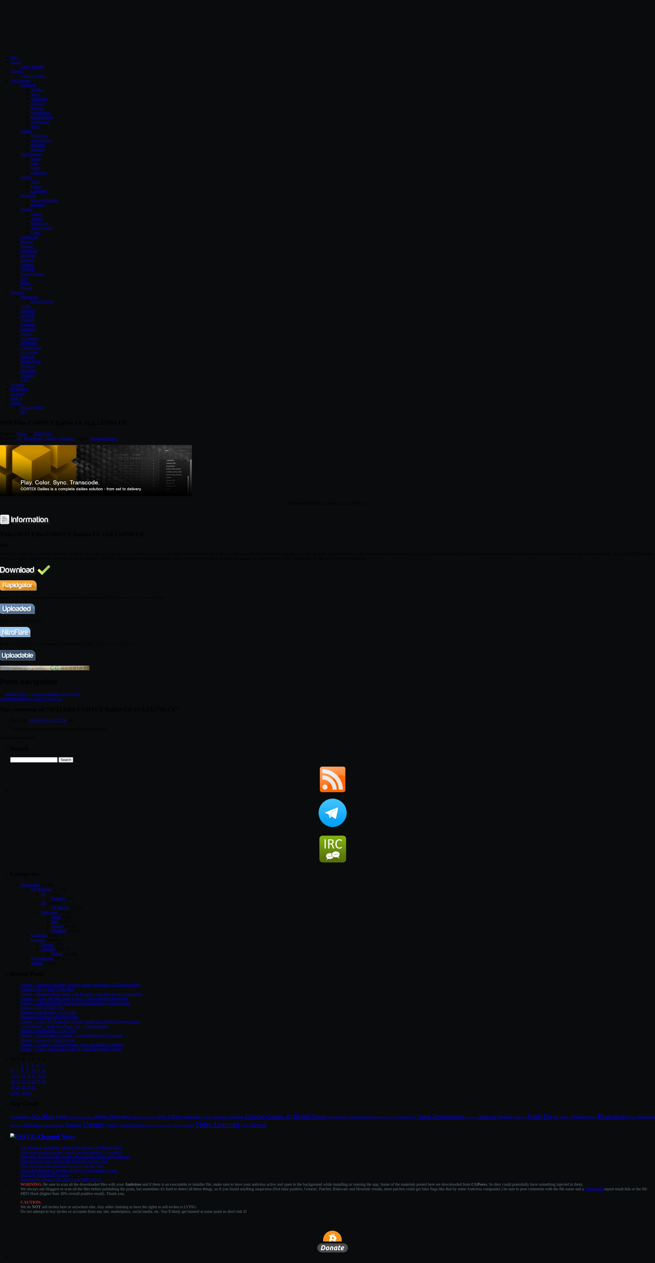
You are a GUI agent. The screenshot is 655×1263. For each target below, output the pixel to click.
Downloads (33, 438)
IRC (23, 412)
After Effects (169, 1116)
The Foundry (31, 154)
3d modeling (20, 1117)
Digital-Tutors (42, 301)
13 (13, 1076)
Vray (245, 1125)
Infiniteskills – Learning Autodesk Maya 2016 (42, 694)
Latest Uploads (32, 76)
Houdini (27, 246)
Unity (112, 1125)
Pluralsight (29, 297)
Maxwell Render (44, 200)
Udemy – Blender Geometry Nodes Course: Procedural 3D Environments (80, 985)
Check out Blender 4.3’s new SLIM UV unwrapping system (69, 1170)
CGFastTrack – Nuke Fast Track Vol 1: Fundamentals (63, 1026)
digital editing (338, 1117)
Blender (26, 241)
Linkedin (27, 311)
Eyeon (25, 177)
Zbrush (26, 288)
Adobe (25, 131)
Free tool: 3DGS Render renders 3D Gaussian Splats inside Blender (75, 1157)
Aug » (27, 1093)
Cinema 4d (29, 237)
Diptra (22, 434)
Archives (17, 393)
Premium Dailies (103, 438)
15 (23, 1076)
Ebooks (47, 944)
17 (33, 1076)
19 (44, 1076)
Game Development (440, 1116)
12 (44, 1070)
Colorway (39, 172)
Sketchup (28, 255)
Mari (34, 163)
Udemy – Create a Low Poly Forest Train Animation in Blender (71, 1044)
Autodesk (28, 85)
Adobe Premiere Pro (144, 1117)
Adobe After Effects (81, 1117)
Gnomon (27, 324)
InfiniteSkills (30, 361)
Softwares (49, 912)
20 (13, 1082)
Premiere (38, 145)
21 (18, 1082)
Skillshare (28, 370)
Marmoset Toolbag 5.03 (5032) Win (49, 1017)
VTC (24, 380)
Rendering (16, 1125)
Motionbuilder (42, 117)
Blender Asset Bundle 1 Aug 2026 (48, 1031)
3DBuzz (27, 357)
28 (18, 1087)
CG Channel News (51, 1136)
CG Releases (41, 889)
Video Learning (217, 1124)
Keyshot (27, 260)
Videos (56, 954)
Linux (56, 917)
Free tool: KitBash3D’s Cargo (44, 1175)
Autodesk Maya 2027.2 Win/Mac (47, 989)
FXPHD (27, 320)
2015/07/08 (42, 434)
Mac (54, 921)
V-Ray (36, 214)
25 (39, 1082)
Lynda (25, 306)
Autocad (38, 103)
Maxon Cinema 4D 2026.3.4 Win (47, 1040)
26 (44, 1082)
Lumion (26, 265)
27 (13, 1087)
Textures (17, 384)
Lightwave (29, 251)
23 (28, 1082)
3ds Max (42, 1116)
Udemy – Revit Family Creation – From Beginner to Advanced (71, 1035)
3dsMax (37, 90)
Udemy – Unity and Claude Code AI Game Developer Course (70, 1049)
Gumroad (28, 329)
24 (33, 1082)
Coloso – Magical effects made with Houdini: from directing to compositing (81, 994)
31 (33, 1087)
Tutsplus (27, 375)
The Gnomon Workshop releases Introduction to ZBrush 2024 (70, 1147)
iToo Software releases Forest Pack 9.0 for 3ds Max (62, 1166)
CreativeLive (30, 347)
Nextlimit (28, 195)
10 (33, 1070)
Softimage (39, 99)
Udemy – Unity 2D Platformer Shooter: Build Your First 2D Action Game (80, 1021)
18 (39, 1076)
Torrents (17, 71)
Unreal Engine (32, 274)
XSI (23, 278)
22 (23, 1082)
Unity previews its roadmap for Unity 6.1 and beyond (63, 1161)
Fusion (36, 186)
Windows (66, 438)
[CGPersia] (45, 669)
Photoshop (39, 136)
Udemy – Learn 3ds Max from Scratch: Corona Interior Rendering (74, 998)
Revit (35, 126)
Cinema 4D (279, 1116)
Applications (20, 80)
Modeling (580, 1116)
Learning (38, 940)
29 (23, 1087)
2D (19, 438)
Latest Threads (32, 66)
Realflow (38, 205)
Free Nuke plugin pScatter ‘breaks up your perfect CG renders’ (71, 1152)
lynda (534, 1116)
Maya (35, 94)
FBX (413, 1117)
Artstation (220, 1117)
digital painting (361, 1117)
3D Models (19, 389)
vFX (169, 1125)
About (15, 403)
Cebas (36, 232)
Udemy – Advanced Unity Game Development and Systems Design (75, 1003)
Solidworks (40, 122)
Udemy (26, 334)
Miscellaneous (42, 958)
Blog (14, 57)
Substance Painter (53, 1125)
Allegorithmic (42, 228)
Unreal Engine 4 (156, 1125)
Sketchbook (40, 113)
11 (38, 1070)
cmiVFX (27, 315)
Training (73, 1125)
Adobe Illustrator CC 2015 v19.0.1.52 (31, 698)
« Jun (14, 1093)
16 (28, 1076)
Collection (39, 935)
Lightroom (520, 1117)
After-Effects (41, 140)
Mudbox (38, 108)
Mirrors (564, 1117)
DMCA (16, 398)
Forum (15, 62)
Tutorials (17, 292)
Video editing (183, 1125)
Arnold (36, 218)
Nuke (35, 168)
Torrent (36, 963)
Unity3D (27, 269)
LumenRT (39, 191)
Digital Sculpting (384, 1117)
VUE (35, 182)
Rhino (25, 283)
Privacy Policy (32, 407)
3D (43, 903)
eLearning (402, 1117)
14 (18, 1076)
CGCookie (29, 352)
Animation (192, 1116)
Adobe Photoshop (112, 1116)
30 (28, 1087)
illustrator (38, 149)
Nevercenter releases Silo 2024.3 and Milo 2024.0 (60, 1180)
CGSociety (29, 338)
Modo (35, 159)
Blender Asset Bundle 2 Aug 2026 (48, 1012)
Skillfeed (27, 366)
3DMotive (28, 343)
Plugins (26, 209)
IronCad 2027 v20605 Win (42, 1008)
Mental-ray (39, 223)
